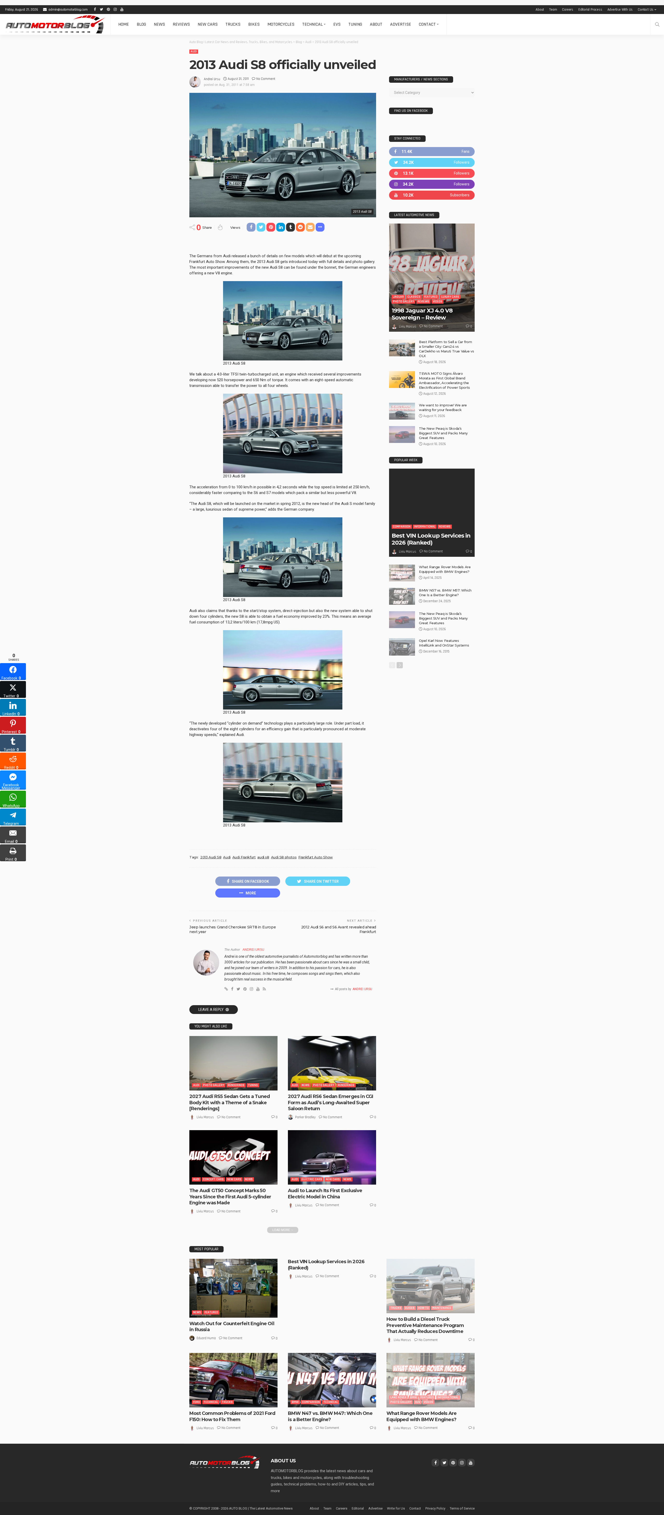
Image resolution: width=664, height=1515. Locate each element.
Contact (427, 24)
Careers (567, 9)
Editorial (358, 1508)
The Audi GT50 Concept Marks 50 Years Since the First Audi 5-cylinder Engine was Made (230, 1197)
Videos (437, 301)
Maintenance (441, 1308)
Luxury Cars (450, 297)
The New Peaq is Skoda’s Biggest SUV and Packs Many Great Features (443, 433)
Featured (431, 297)
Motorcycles (280, 24)
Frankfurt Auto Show (315, 857)
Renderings (236, 1085)
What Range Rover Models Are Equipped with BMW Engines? (421, 1416)
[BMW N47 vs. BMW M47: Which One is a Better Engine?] (332, 1380)
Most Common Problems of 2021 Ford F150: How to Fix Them (232, 1416)
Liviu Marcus (205, 1117)
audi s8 (263, 857)
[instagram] (432, 184)
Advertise (400, 24)
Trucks (232, 24)
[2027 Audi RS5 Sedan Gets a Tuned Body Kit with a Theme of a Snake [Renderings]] (233, 1063)
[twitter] (432, 162)
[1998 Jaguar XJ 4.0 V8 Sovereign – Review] (432, 278)
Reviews (181, 24)
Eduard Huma (206, 1338)
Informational (424, 527)
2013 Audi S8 (210, 857)
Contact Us (645, 9)
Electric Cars (312, 1179)
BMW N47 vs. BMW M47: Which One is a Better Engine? (330, 1416)
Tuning (355, 24)
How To (423, 1308)
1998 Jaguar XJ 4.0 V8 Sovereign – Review (422, 314)
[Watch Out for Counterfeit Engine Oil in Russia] (233, 1288)
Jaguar (398, 297)
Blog (141, 24)
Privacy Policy (435, 1508)
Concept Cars (213, 1179)
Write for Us (396, 1508)
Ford (196, 1402)
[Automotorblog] (55, 24)
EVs (337, 24)
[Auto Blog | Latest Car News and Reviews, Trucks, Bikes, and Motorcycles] (224, 1462)
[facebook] (432, 151)
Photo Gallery (213, 1085)
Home (123, 24)
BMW (295, 1402)
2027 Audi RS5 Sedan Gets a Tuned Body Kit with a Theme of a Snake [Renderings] (229, 1102)
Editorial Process (590, 9)
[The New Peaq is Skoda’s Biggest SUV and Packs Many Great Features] (402, 434)
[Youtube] (432, 195)
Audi (194, 51)
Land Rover (398, 1397)
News (159, 24)
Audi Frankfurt (244, 857)
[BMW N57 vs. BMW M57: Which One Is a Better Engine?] (402, 596)
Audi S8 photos (284, 857)
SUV (417, 1402)
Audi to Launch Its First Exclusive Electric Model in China (325, 1193)
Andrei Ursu (212, 79)
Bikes (254, 24)
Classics (413, 297)
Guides (409, 1308)
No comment (265, 79)
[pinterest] (432, 173)
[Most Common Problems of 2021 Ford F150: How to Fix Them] (233, 1380)
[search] (657, 24)
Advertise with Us (620, 9)
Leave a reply (211, 1009)
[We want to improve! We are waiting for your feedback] (402, 411)
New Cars (208, 24)
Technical (312, 24)
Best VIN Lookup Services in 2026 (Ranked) (431, 539)
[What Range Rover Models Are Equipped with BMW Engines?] (402, 573)
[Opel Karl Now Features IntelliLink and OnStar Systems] (402, 647)
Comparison (402, 527)
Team (553, 9)
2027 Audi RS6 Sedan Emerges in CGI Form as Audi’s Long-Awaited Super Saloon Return (330, 1102)
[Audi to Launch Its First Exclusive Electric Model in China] (332, 1157)
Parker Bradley (305, 1117)
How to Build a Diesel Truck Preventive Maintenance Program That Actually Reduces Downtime (425, 1325)
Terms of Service (462, 1508)
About (540, 9)
